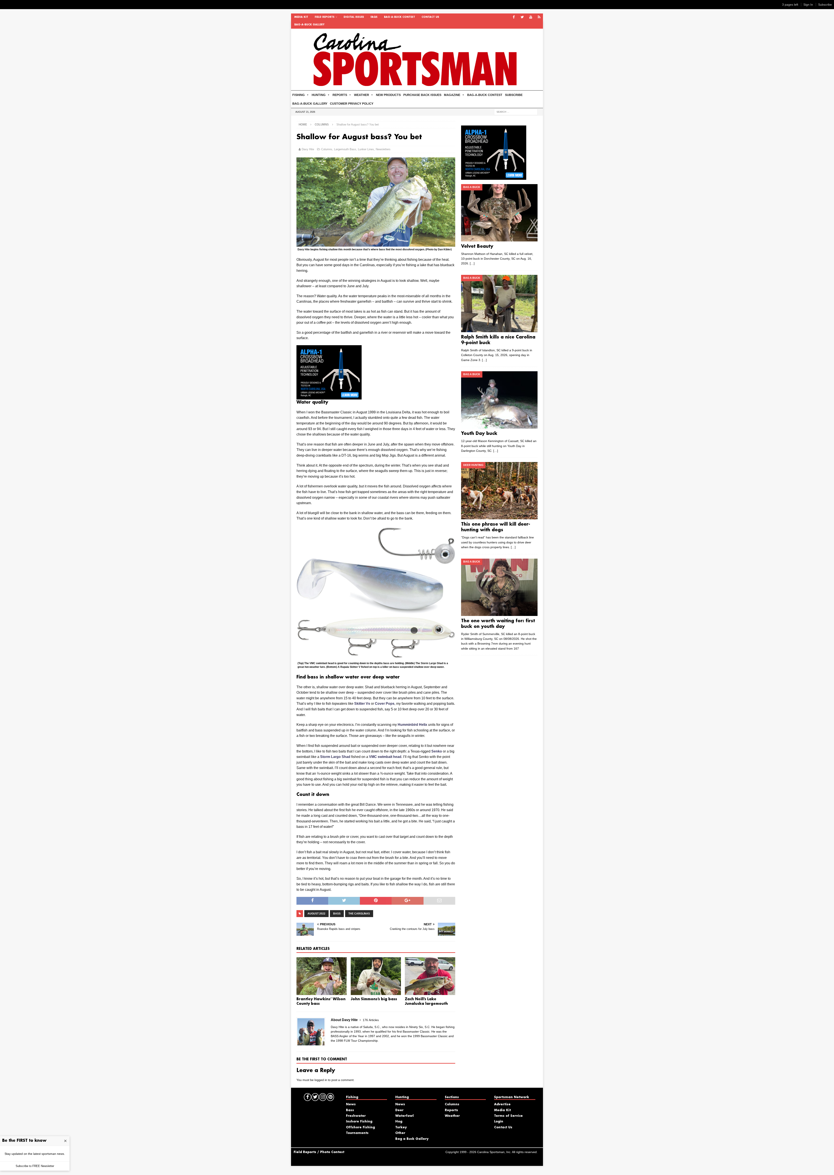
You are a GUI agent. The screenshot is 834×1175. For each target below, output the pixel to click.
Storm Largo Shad (335, 757)
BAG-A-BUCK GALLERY (309, 24)
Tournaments (357, 1133)
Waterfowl (404, 1116)
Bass (337, 913)
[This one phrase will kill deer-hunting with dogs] (499, 490)
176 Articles (371, 1020)
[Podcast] (539, 17)
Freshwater (356, 1116)
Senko (436, 751)
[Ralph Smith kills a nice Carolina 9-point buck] (499, 303)
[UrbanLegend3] (329, 396)
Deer (399, 1110)
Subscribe (825, 4)
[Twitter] (522, 17)
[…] (472, 263)
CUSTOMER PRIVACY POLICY (351, 103)
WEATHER (361, 95)
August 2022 (316, 913)
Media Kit (301, 17)
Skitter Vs (362, 703)
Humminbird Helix (412, 724)
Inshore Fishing (359, 1121)
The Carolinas (359, 913)
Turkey (401, 1127)
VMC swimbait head (385, 757)
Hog (398, 1121)
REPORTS (340, 95)
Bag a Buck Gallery (412, 1139)
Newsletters (383, 149)
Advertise (502, 1104)
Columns (326, 149)
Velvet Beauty (477, 246)
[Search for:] (516, 111)
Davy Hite (308, 149)
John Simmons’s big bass (374, 999)
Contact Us (430, 17)
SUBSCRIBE (514, 95)
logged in (320, 1080)
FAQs (374, 17)
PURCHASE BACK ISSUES (422, 95)
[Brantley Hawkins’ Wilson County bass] (321, 976)
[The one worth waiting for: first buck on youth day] (499, 587)
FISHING (298, 95)
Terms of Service (508, 1116)
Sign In (808, 4)
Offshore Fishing (360, 1127)
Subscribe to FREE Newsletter (35, 1166)
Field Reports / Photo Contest (319, 1152)
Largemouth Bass (345, 149)
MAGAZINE (452, 95)
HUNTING (319, 95)
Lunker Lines (366, 149)
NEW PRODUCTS (388, 95)
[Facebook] (514, 17)
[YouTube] (530, 17)
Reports (451, 1110)
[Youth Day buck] (499, 400)
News (351, 1104)
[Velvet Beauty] (499, 212)
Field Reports (324, 17)
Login (498, 1121)
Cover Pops (384, 703)
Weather (452, 1116)
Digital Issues (354, 17)
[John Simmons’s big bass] (376, 976)
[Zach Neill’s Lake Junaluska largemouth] (430, 976)
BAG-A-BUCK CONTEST (399, 17)
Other (400, 1133)
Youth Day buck (479, 433)
